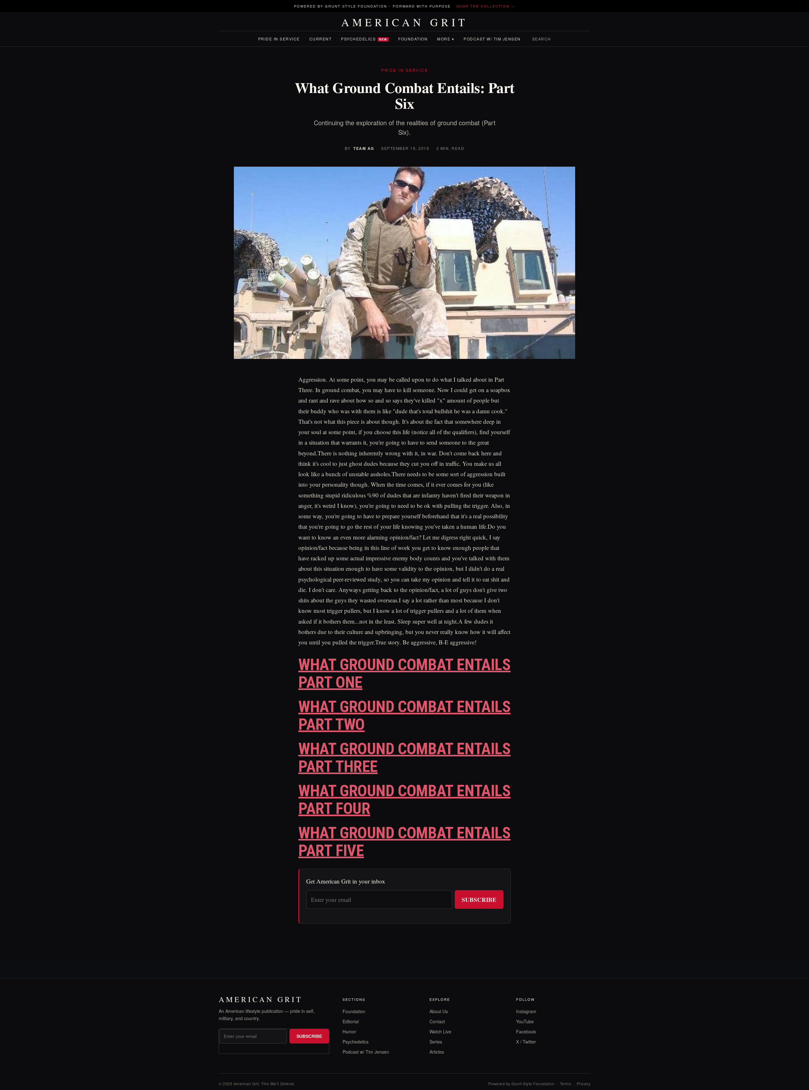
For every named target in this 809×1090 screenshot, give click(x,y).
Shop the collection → (485, 6)
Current (320, 38)
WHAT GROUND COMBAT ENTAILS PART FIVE (404, 842)
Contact (437, 1021)
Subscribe (479, 899)
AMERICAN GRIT (404, 22)
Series (435, 1041)
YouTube (525, 1021)
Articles (436, 1052)
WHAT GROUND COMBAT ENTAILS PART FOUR (404, 800)
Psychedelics (364, 38)
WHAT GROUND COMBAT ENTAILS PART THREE (404, 758)
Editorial (351, 1021)
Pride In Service (279, 38)
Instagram (526, 1011)
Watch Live (440, 1031)
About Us (438, 1011)
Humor (349, 1031)
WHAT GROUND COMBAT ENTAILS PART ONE (404, 674)
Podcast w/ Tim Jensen (492, 38)
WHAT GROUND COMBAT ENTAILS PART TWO (404, 716)
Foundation (413, 38)
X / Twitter (526, 1041)
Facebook (526, 1031)
